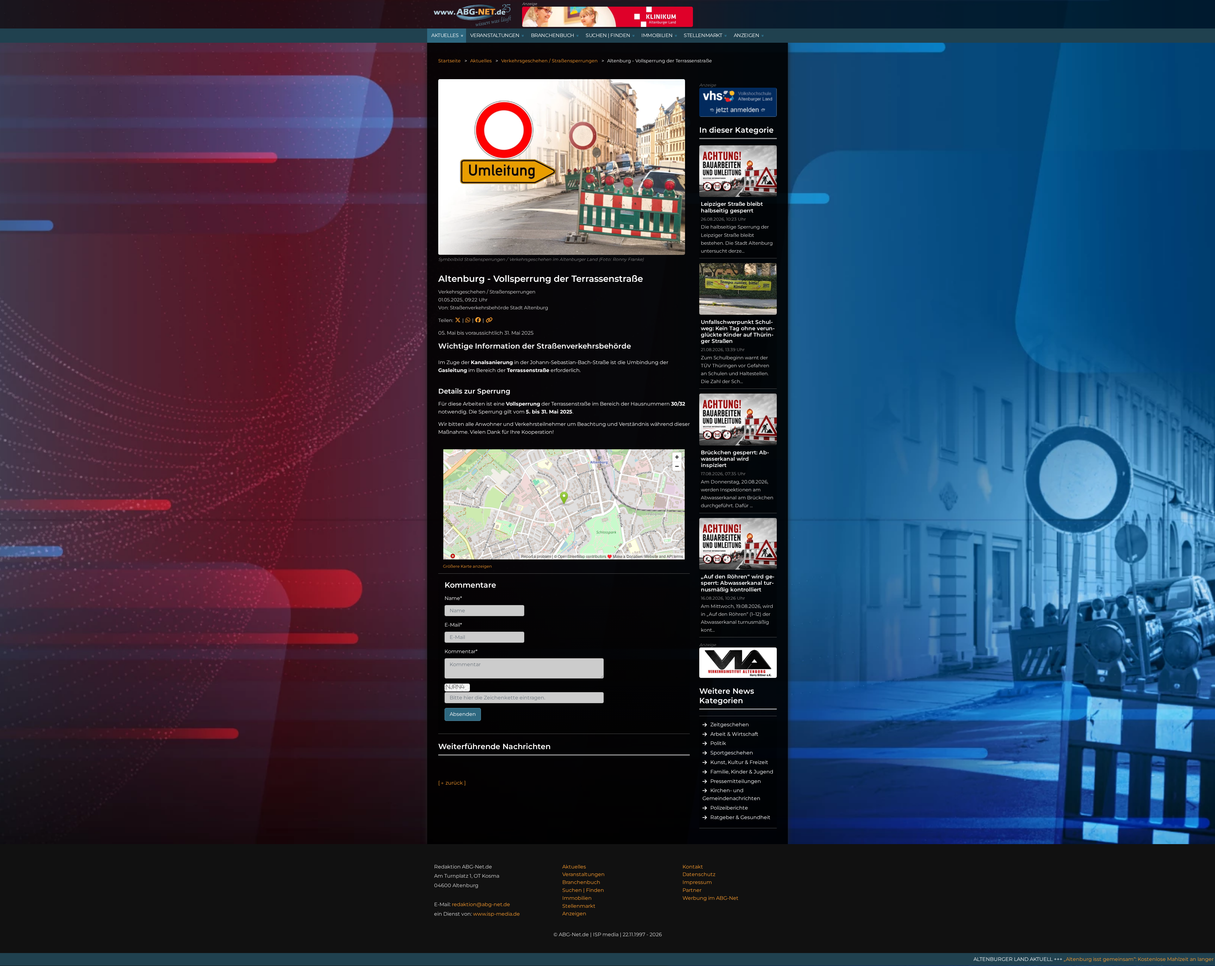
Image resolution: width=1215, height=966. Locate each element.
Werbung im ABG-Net (710, 898)
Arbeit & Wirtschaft (734, 734)
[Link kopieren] (489, 320)
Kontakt (692, 867)
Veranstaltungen (583, 874)
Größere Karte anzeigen (467, 566)
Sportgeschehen (731, 753)
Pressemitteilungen (735, 781)
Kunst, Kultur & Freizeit (739, 762)
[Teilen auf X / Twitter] (457, 320)
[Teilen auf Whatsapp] (468, 320)
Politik (718, 743)
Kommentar (461, 651)
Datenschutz (698, 874)
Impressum (697, 882)
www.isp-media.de (496, 914)
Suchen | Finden (583, 890)
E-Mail (453, 625)
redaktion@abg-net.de (481, 904)
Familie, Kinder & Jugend (741, 772)
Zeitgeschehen (729, 725)
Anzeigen (574, 914)
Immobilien (577, 898)
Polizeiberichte (729, 808)
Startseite (449, 61)
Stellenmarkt (578, 906)
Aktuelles (481, 61)
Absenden (463, 714)
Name (453, 598)
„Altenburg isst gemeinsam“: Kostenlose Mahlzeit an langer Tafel (1013, 959)
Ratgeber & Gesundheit (740, 817)
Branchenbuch (581, 882)
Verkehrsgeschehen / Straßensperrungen (549, 61)
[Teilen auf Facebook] (478, 320)
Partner (691, 890)
